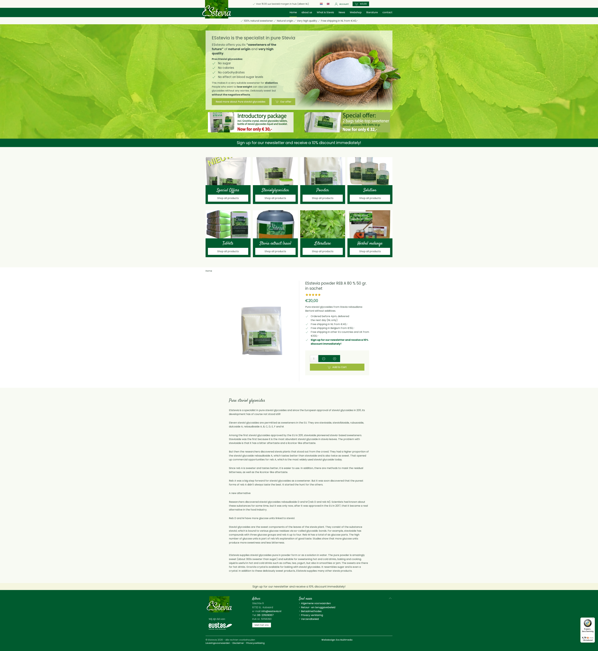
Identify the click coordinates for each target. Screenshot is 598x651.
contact (387, 12)
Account (344, 4)
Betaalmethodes (311, 611)
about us (306, 12)
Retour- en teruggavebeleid (318, 607)
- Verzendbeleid (309, 619)
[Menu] (593, 619)
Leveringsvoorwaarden (218, 643)
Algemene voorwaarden (316, 603)
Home (293, 12)
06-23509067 (265, 615)
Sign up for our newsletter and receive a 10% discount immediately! (299, 142)
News (342, 12)
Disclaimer (238, 643)
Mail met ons (262, 625)
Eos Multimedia (344, 639)
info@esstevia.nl (271, 611)
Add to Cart (339, 367)
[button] (361, 4)
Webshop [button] (356, 12)
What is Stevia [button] (325, 12)
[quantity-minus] (323, 358)
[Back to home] (216, 9)
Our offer (285, 101)
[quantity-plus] (334, 358)
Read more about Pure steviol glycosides (240, 101)
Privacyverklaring (255, 643)
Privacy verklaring (312, 615)
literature (372, 12)
